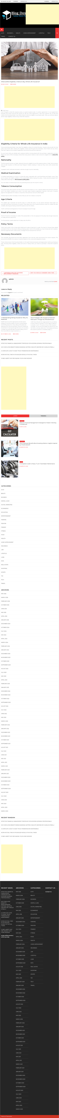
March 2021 (4, 766)
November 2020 (6, 781)
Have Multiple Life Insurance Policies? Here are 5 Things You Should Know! (43, 318)
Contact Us (24, 1)
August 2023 (4, 668)
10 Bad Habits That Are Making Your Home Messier (16, 358)
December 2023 (5, 653)
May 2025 (3, 612)
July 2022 (3, 710)
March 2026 (4, 597)
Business (16, 1)
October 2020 (5, 785)
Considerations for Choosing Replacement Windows (13, 273)
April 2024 (4, 638)
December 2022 (5, 691)
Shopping (4, 568)
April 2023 (4, 680)
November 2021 (5, 736)
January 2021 (5, 773)
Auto (21, 462)
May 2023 (3, 676)
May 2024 (3, 635)
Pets (2, 561)
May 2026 (3, 593)
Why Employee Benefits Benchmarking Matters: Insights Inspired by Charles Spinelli (27, 347)
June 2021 (4, 755)
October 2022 (5, 698)
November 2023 (5, 657)
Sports (3, 572)
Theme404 (9, 1116)
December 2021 (5, 732)
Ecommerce (4, 508)
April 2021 (4, 762)
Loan (2, 557)
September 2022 (6, 702)
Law (2, 549)
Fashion (3, 523)
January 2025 (5, 620)
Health (18, 33)
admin (14, 84)
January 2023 (5, 687)
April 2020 (4, 807)
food (2, 534)
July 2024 (3, 631)
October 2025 (5, 605)
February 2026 (5, 601)
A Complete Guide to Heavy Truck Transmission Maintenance (20, 351)
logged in (10, 292)
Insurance (4, 546)
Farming (3, 519)
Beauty (3, 493)
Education (4, 512)
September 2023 (6, 665)
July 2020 (4, 796)
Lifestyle (41, 33)
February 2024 (5, 646)
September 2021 (5, 743)
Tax (2, 576)
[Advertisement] (42, 14)
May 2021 (3, 758)
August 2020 (4, 792)
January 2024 (5, 650)
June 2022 (4, 713)
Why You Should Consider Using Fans (42, 272)
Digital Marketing (6, 504)
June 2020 (4, 799)
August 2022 (4, 706)
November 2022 (5, 695)
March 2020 (4, 811)
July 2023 (3, 672)
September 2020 (6, 788)
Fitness (3, 531)
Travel (3, 583)
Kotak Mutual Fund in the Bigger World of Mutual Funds (19, 354)
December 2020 (5, 777)
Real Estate (4, 564)
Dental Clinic (5, 501)
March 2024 (4, 642)
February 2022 (5, 725)
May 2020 (3, 803)
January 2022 (5, 728)
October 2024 (5, 627)
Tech (48, 33)
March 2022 (4, 721)
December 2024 (5, 623)
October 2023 (5, 661)
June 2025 (4, 608)
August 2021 (4, 747)
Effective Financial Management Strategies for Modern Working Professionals (26, 343)
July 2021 (3, 751)
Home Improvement (29, 33)
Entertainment (6, 516)
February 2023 (5, 683)
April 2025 (4, 616)
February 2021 (5, 770)
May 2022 (3, 717)
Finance (22, 421)
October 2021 (5, 740)
